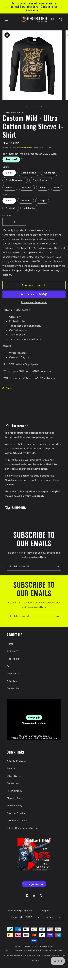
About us (12, 768)
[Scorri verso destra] (41, 106)
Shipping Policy (15, 798)
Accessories (14, 673)
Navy (43, 187)
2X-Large (29, 208)
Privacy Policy (14, 805)
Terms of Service (16, 813)
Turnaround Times (17, 820)
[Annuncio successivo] (62, 6)
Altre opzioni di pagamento (34, 302)
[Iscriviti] (57, 566)
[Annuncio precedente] (6, 6)
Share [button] (9, 388)
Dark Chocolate (15, 180)
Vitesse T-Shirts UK (32, 946)
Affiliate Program (16, 761)
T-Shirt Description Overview (23, 828)
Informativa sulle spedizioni (52, 955)
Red (56, 187)
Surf (9, 666)
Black (9, 172)
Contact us (13, 783)
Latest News (14, 776)
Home (10, 643)
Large (42, 200)
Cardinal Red (28, 172)
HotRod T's (13, 658)
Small (9, 200)
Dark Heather (41, 180)
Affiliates (12, 681)
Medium (25, 200)
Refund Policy (14, 790)
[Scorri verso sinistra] (26, 106)
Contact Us (13, 688)
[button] (6, 19)
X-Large (10, 208)
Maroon (26, 187)
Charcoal (49, 172)
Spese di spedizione (25, 147)
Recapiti (36, 960)
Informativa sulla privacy (52, 950)
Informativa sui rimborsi (26, 950)
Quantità (6, 215)
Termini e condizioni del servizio (21, 955)
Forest (10, 187)
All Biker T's (13, 651)
